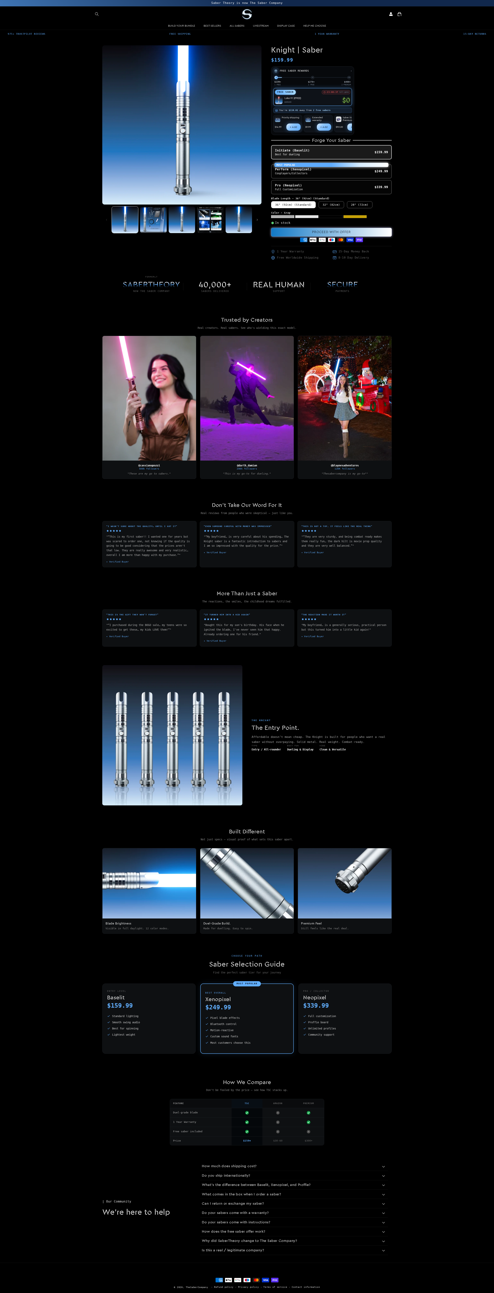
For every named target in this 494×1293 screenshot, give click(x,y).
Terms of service (275, 1287)
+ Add (293, 127)
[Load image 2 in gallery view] (153, 219)
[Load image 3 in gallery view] (182, 219)
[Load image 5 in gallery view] (239, 219)
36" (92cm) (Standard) (293, 204)
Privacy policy (248, 1287)
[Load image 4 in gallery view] (210, 219)
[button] (97, 14)
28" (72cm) (359, 204)
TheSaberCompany (197, 1287)
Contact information (306, 1287)
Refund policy (223, 1287)
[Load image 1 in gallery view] (125, 219)
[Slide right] (257, 220)
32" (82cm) (331, 204)
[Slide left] (106, 220)
